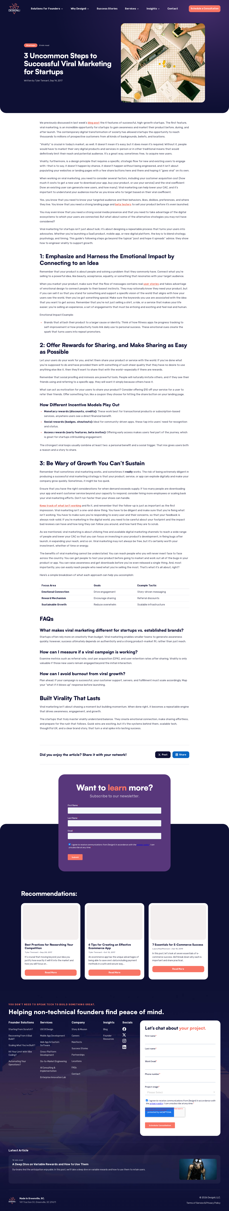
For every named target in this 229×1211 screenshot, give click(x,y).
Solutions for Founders (45, 8)
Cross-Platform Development (48, 1053)
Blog (105, 1029)
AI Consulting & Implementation (48, 1069)
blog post (94, 122)
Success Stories (107, 8)
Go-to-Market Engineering (53, 1061)
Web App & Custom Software (49, 1044)
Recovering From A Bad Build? (20, 1037)
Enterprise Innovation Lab (53, 1077)
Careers (75, 1035)
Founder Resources (108, 1037)
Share (182, 754)
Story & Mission (79, 1029)
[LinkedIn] (124, 1047)
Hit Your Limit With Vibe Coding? (20, 1053)
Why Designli (78, 8)
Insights (152, 8)
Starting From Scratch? (21, 1029)
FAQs (74, 1067)
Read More (61, 973)
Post (164, 754)
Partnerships (78, 1055)
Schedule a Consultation (205, 8)
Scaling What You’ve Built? (22, 1045)
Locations (77, 1061)
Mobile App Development (52, 1035)
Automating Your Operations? (17, 1063)
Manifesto (77, 1042)
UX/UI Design (46, 1029)
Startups (30, 45)
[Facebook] (124, 1029)
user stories (151, 283)
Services (130, 8)
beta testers (123, 204)
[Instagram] (124, 1041)
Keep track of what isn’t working (60, 505)
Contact (172, 8)
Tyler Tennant (42, 80)
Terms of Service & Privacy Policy (203, 1203)
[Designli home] (14, 8)
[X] (124, 1034)
